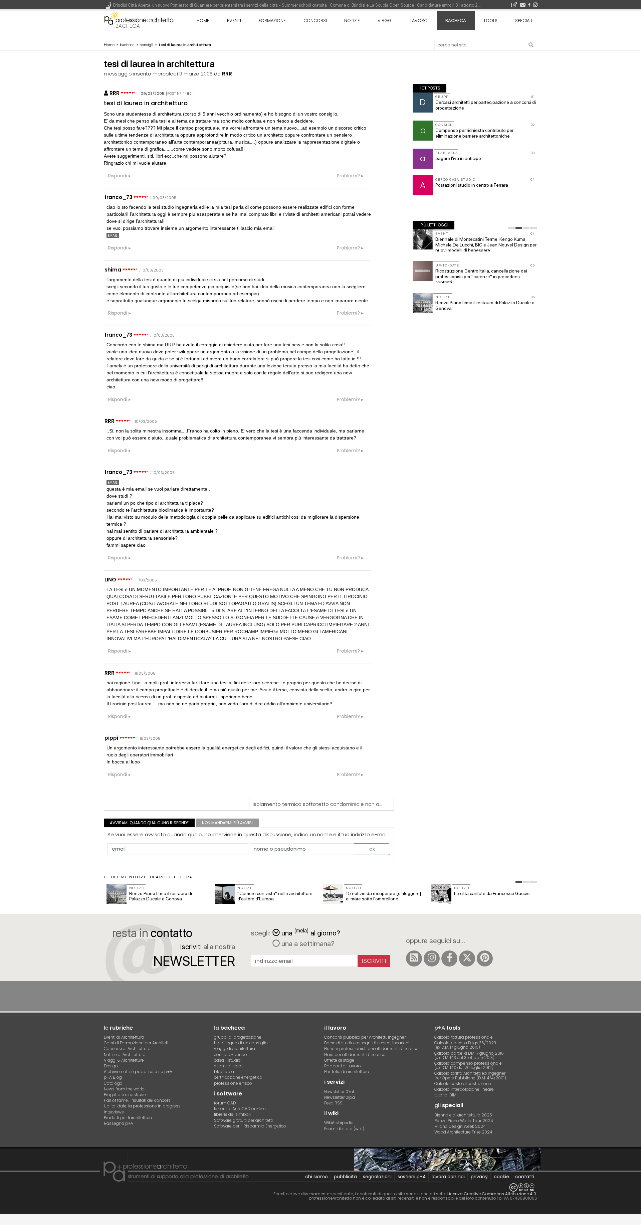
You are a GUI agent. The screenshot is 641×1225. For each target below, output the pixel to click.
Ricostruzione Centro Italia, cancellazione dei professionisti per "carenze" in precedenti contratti (481, 276)
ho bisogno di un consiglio (241, 1043)
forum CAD (225, 1103)
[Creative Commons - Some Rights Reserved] (320, 1187)
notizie (352, 20)
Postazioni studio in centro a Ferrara (471, 185)
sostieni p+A (412, 1176)
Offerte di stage (339, 1060)
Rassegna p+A (118, 1123)
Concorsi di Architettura (127, 1048)
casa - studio (227, 1060)
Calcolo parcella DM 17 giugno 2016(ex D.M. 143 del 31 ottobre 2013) (469, 1055)
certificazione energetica (238, 1077)
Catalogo (113, 1083)
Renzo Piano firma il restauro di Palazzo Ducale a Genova (160, 896)
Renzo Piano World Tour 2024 (463, 1120)
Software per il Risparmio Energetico (250, 1126)
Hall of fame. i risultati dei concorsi (138, 1100)
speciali (523, 20)
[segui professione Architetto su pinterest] (485, 958)
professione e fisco (233, 1083)
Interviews (114, 1112)
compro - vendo (230, 1054)
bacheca (128, 26)
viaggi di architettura (234, 1048)
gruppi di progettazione (237, 1037)
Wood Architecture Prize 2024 (463, 1132)
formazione (272, 20)
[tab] (511, 228)
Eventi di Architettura (124, 1037)
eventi (234, 20)
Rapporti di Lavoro (342, 1066)
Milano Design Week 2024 (460, 1126)
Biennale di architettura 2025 (463, 1115)
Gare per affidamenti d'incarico (355, 1054)
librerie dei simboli (232, 1114)
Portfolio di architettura (346, 1071)
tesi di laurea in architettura (146, 103)
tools (490, 20)
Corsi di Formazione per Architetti (137, 1043)
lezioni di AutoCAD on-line (240, 1108)
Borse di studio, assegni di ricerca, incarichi (366, 1043)
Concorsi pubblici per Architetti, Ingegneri (365, 1037)
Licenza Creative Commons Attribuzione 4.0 (491, 1194)
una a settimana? (307, 943)
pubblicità (345, 1176)
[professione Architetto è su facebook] (449, 958)
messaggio (118, 73)
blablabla (224, 1071)
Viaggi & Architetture (124, 1060)
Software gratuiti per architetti (243, 1120)
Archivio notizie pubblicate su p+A (138, 1071)
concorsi (315, 20)
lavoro (419, 20)
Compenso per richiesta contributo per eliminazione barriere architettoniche (474, 133)
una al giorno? (310, 932)
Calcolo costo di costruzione (462, 1083)
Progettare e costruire (125, 1094)
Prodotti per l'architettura (128, 1117)
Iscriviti (374, 960)
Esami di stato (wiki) (344, 1128)
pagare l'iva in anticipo (458, 158)
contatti (524, 1176)
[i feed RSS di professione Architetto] (414, 958)
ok (372, 848)
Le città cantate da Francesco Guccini (492, 893)
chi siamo (316, 1176)
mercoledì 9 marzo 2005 (183, 73)
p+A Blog (113, 1077)
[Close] (4, 1222)
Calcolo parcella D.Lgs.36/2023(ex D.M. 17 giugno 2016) (465, 1045)
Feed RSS (333, 1103)
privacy (479, 1176)
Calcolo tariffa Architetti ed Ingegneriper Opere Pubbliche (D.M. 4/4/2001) (470, 1075)
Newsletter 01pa (339, 1097)
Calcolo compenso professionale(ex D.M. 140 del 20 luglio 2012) (468, 1065)
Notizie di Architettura (125, 1054)
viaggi (385, 20)
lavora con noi (448, 1176)
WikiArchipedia (339, 1122)
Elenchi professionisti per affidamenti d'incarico (371, 1048)
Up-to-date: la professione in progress (142, 1106)
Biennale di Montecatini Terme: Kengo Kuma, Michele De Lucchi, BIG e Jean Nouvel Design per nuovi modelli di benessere (486, 244)
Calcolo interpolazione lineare (464, 1089)
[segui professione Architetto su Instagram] (432, 958)
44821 (188, 93)
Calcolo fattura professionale (463, 1037)
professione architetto (139, 20)
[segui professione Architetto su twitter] (467, 958)
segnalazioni (377, 1176)
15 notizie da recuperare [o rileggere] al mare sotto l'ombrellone (383, 896)
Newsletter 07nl (339, 1091)
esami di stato (228, 1066)
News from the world (124, 1089)
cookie (501, 1176)
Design (111, 1066)
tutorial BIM (445, 1095)
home (203, 20)
